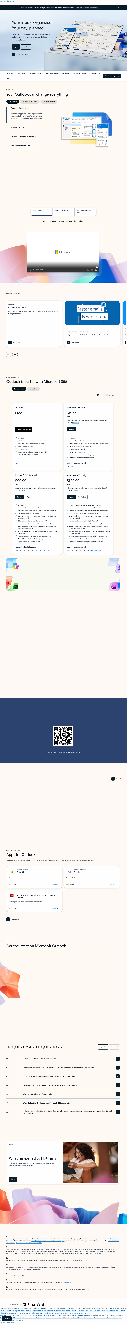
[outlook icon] (16, 463)
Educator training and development (45, 1313)
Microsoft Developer (101, 1315)
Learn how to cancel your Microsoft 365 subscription (47, 1241)
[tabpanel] (63, 138)
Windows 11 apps (103, 1308)
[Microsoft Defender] (44, 550)
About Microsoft (78, 1318)
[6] (7, 1280)
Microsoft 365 (34, 1315)
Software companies (52, 1318)
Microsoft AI (4, 1315)
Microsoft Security (14, 1315)
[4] (7, 1264)
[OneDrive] (72, 466)
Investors (110, 1318)
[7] (7, 1286)
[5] (7, 1273)
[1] (7, 1236)
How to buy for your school (25, 1313)
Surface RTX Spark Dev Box (40, 1308)
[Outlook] (68, 466)
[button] (14, 342)
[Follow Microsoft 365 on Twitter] (29, 1304)
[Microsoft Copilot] (16, 550)
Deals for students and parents (66, 1313)
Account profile (114, 1308)
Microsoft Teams (61, 1315)
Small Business (86, 1315)
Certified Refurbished (42, 1311)
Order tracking (30, 1311)
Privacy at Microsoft (100, 1318)
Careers (70, 1318)
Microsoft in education (84, 1311)
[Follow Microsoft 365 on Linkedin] (24, 1304)
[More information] (32, 446)
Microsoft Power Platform (47, 1315)
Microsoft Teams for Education (115, 1311)
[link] (10, 74)
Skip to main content (7, 1)
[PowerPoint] (28, 550)
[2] (7, 1246)
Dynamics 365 (24, 1315)
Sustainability (18, 1320)
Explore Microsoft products (89, 1308)
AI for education (82, 1313)
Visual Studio (63, 1318)
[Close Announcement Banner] (118, 7)
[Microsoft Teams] (48, 550)
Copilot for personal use (72, 1308)
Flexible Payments (70, 1311)
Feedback (7, 1318)
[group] (34, 323)
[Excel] (24, 550)
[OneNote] (36, 550)
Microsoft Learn (113, 1315)
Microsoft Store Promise (57, 1311)
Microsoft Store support (12, 1311)
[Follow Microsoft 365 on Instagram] (38, 1304)
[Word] (20, 550)
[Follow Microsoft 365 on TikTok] (43, 1304)
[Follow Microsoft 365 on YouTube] (33, 1304)
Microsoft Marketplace (38, 1318)
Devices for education (98, 1311)
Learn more (97, 1253)
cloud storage (26, 449)
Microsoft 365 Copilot (74, 1315)
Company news (89, 1318)
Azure (93, 1315)
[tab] (12, 102)
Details (86, 1260)
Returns (22, 1311)
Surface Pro (3, 1308)
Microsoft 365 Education (8, 1313)
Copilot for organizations (57, 1308)
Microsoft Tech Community (22, 1318)
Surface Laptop (12, 1308)
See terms (75, 423)
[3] (7, 1257)
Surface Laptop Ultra (24, 1308)
